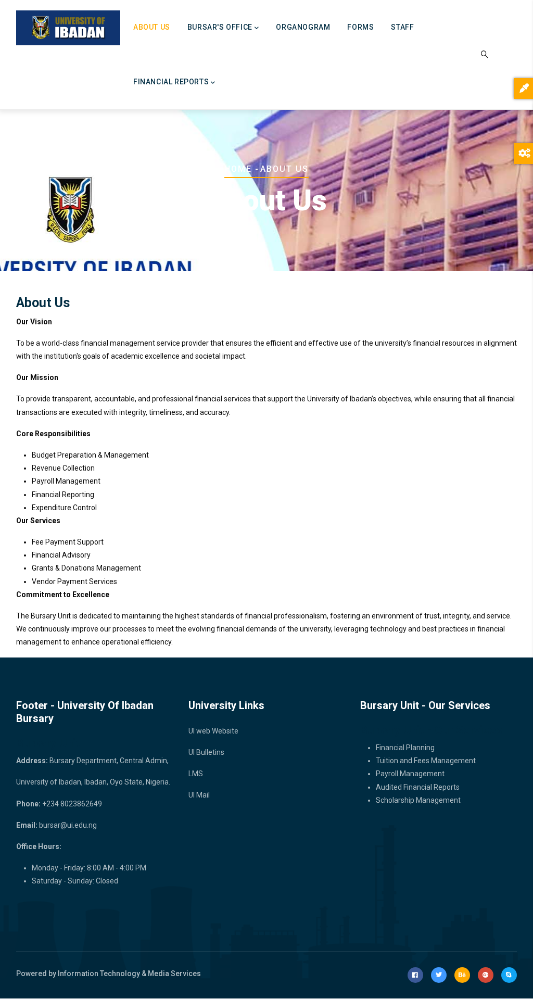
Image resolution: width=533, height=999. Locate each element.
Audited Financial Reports (418, 787)
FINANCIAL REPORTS (171, 82)
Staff (402, 27)
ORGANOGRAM (303, 27)
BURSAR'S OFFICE (219, 27)
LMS (195, 773)
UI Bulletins (206, 752)
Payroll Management (410, 773)
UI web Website (213, 731)
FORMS (360, 27)
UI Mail (199, 795)
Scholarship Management (418, 800)
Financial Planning (405, 747)
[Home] (68, 28)
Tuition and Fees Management (426, 760)
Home (238, 169)
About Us (151, 27)
